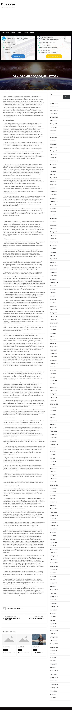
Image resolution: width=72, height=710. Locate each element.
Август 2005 (53, 691)
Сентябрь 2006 (54, 647)
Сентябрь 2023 (54, 107)
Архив (19, 32)
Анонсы (13, 32)
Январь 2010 (53, 512)
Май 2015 (52, 296)
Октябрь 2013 (53, 360)
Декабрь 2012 (53, 394)
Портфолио (7, 52)
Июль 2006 (53, 654)
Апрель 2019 (53, 137)
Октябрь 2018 (53, 157)
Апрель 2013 (53, 380)
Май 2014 (52, 336)
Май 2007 (52, 620)
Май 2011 (52, 458)
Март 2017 (53, 222)
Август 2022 (53, 127)
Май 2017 (52, 215)
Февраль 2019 (53, 144)
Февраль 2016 (54, 266)
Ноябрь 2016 (53, 235)
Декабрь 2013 (53, 353)
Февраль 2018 (54, 184)
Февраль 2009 (54, 549)
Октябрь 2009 (54, 522)
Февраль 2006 (54, 671)
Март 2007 (53, 627)
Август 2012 (53, 407)
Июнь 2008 (53, 576)
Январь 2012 (53, 431)
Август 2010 (53, 488)
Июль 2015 (53, 289)
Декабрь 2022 (54, 117)
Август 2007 (53, 610)
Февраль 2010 (54, 509)
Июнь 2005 (53, 698)
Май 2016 (52, 255)
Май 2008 (52, 580)
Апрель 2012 (53, 421)
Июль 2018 (53, 168)
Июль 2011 (52, 451)
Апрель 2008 (53, 583)
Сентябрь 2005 (54, 688)
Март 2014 (53, 343)
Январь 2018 (53, 188)
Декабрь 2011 (53, 434)
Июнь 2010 (53, 495)
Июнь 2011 (52, 455)
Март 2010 (53, 505)
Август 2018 (53, 164)
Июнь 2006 (53, 657)
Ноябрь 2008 (53, 559)
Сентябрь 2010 (54, 485)
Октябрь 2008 (54, 563)
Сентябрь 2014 (54, 323)
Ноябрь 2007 (53, 600)
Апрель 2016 (53, 259)
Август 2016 (53, 245)
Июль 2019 (53, 130)
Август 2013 (53, 367)
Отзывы (14, 52)
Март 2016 (53, 262)
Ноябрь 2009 (53, 519)
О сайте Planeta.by (29, 32)
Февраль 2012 (53, 428)
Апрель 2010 (53, 502)
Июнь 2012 (53, 414)
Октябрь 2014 (53, 320)
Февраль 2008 (54, 590)
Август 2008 (53, 569)
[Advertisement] (36, 18)
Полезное (5, 649)
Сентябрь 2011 (54, 444)
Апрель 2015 (53, 299)
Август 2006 (53, 650)
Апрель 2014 (53, 340)
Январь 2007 (53, 634)
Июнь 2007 (53, 617)
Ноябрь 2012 (53, 397)
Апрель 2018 (53, 178)
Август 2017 (53, 205)
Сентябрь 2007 (54, 607)
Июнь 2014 (53, 333)
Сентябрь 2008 (54, 566)
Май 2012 (52, 417)
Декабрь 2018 (53, 151)
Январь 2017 (53, 228)
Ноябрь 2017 (53, 195)
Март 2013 (53, 384)
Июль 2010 (53, 492)
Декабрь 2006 (54, 637)
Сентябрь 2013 (54, 363)
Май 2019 (52, 134)
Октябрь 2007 (54, 603)
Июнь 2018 (53, 171)
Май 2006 (52, 661)
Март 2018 (53, 181)
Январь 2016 (53, 269)
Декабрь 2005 (54, 677)
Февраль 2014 (54, 347)
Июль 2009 (53, 532)
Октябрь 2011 (53, 441)
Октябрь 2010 (53, 482)
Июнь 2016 (53, 252)
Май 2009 (52, 539)
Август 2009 (53, 529)
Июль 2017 (53, 208)
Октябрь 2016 (53, 239)
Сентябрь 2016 (54, 242)
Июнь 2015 (53, 293)
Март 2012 (53, 424)
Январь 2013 (53, 390)
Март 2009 (53, 546)
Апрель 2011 (53, 461)
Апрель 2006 (53, 664)
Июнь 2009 (53, 536)
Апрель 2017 (53, 218)
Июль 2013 (53, 370)
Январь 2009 (53, 552)
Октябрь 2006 (54, 644)
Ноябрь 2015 (53, 276)
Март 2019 (53, 141)
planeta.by (20, 608)
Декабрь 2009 (54, 515)
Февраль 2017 (54, 225)
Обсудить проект (18, 56)
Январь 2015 (53, 309)
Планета (8, 4)
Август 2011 (53, 448)
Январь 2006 (53, 674)
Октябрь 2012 (53, 401)
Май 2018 (52, 174)
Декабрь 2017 (53, 191)
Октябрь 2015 (53, 279)
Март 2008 (53, 586)
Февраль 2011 (53, 468)
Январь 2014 (53, 350)
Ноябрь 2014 (53, 316)
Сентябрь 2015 (54, 282)
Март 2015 (53, 303)
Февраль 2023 (54, 110)
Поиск (51, 94)
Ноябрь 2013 (53, 357)
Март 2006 (53, 667)
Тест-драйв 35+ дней (53, 56)
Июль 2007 (53, 613)
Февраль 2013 (53, 387)
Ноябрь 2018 (53, 154)
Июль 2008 (53, 573)
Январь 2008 (53, 593)
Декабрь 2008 (54, 556)
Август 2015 (53, 286)
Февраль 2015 (54, 306)
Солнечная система (24, 653)
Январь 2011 (53, 471)
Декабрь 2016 (53, 232)
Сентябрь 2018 (54, 161)
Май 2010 (52, 498)
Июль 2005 (53, 694)
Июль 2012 (53, 411)
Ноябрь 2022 (53, 120)
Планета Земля (5, 32)
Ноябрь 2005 (53, 681)
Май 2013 (52, 377)
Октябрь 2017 (53, 198)
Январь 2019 (53, 147)
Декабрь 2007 (54, 596)
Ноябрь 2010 (53, 478)
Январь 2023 (53, 114)
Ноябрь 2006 (53, 640)
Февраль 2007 (54, 630)
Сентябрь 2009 (54, 525)
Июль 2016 (53, 249)
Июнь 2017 (53, 211)
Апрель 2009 (53, 542)
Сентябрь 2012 (54, 404)
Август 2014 (53, 326)
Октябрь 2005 (54, 684)
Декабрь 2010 (53, 475)
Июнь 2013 (53, 374)
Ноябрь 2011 (53, 438)
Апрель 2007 (53, 623)
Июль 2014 (53, 330)
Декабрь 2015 (53, 272)
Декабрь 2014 (53, 313)
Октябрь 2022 (53, 124)
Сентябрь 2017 (54, 201)
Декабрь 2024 (54, 103)
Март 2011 (52, 465)
